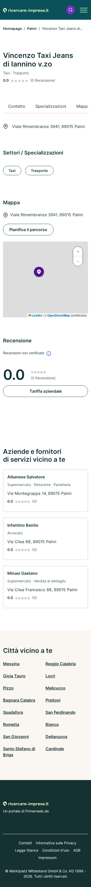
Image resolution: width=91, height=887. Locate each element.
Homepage (12, 28)
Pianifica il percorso (28, 229)
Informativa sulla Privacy (56, 843)
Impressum (47, 857)
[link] (45, 491)
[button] (70, 10)
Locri (50, 675)
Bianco (52, 724)
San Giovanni (16, 736)
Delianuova (56, 736)
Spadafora (13, 712)
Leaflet (36, 315)
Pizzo (8, 688)
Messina (11, 663)
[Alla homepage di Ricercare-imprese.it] (26, 10)
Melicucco (55, 688)
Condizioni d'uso (55, 850)
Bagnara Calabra (19, 700)
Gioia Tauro (14, 675)
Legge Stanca (26, 850)
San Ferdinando (61, 712)
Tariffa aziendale (46, 391)
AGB (76, 850)
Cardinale (55, 748)
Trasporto (39, 170)
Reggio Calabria (61, 663)
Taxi (12, 170)
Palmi (32, 28)
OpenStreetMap (58, 315)
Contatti (25, 843)
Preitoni (53, 700)
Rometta (11, 724)
